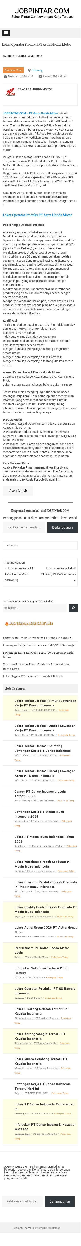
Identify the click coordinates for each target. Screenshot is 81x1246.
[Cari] (73, 608)
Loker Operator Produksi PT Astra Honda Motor (37, 215)
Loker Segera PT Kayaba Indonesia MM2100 (33, 676)
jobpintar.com (16, 55)
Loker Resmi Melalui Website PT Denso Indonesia (37, 638)
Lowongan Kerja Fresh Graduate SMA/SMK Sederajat (39, 645)
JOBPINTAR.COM (42, 11)
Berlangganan (62, 527)
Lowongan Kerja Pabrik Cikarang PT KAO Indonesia (58, 574)
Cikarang (37, 70)
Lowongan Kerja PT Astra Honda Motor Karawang (19, 574)
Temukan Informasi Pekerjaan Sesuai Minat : (29, 601)
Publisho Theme (21, 1227)
